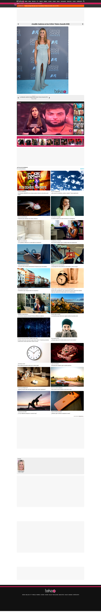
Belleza (28, 594)
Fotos (22, 3)
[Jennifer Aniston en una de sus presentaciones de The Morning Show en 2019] (49, 142)
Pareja (34, 594)
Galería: (50, 137)
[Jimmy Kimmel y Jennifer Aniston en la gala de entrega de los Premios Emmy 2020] (78, 142)
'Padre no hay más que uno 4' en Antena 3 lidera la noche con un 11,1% (38, 6)
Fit (31, 594)
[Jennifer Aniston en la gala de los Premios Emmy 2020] (56, 142)
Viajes (66, 594)
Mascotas (61, 594)
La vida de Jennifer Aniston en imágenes (33, 3)
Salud (50, 594)
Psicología (55, 594)
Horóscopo (76, 594)
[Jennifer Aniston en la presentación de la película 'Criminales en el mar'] (42, 142)
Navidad (70, 594)
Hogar (46, 594)
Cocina (42, 594)
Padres (38, 594)
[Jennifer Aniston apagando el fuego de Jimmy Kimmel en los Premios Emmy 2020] (71, 142)
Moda (23, 594)
